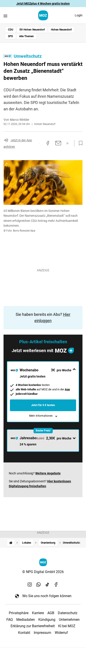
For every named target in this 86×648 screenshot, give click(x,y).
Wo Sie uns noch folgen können (46, 596)
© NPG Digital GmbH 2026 (43, 572)
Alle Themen (26, 36)
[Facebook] (56, 584)
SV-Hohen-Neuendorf (32, 29)
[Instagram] (29, 584)
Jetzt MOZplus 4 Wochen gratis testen (43, 3)
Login (78, 15)
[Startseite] (11, 543)
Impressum (42, 633)
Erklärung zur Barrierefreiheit (33, 626)
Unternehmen (69, 619)
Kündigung (46, 619)
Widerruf (61, 633)
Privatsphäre (18, 613)
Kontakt (24, 633)
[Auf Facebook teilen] (47, 143)
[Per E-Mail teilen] (58, 143)
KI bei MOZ (66, 626)
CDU (10, 29)
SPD (10, 36)
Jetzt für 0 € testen (43, 405)
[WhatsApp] (38, 584)
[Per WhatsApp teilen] (67, 143)
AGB (50, 613)
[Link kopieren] (39, 143)
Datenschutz (67, 613)
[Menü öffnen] (5, 16)
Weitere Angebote (48, 473)
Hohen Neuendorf (61, 29)
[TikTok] (47, 584)
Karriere (38, 613)
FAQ (9, 619)
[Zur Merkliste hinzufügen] (79, 143)
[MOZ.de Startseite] (43, 15)
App (67, 389)
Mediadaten (25, 619)
